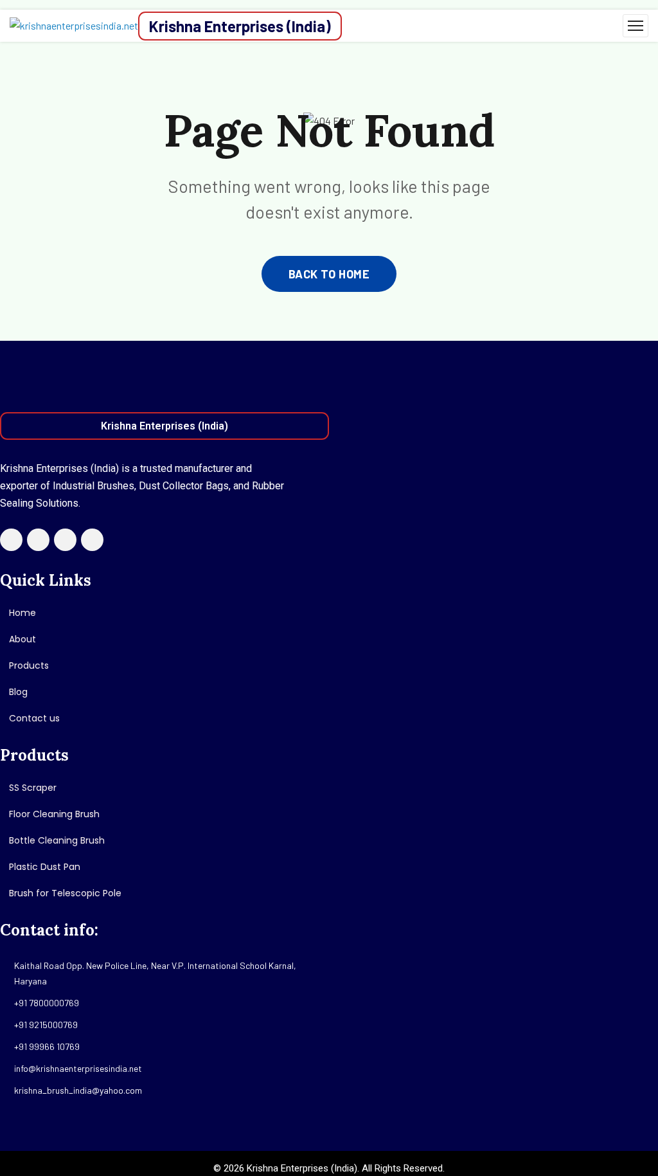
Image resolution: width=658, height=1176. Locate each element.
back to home (329, 274)
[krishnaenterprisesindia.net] (74, 25)
